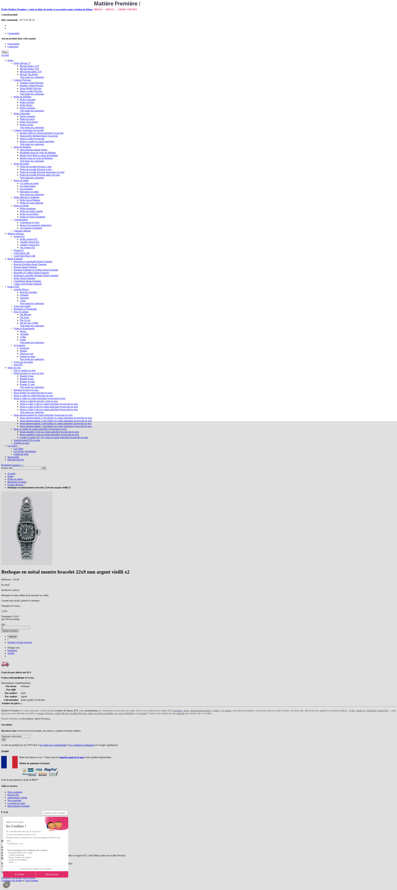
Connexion (12, 46)
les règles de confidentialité (53, 745)
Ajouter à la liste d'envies (19, 642)
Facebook (12, 650)
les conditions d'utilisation (81, 745)
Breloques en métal (16, 482)
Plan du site (13, 795)
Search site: (6, 468)
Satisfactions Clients (17, 797)
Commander (13, 33)
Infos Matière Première (18, 806)
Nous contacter (14, 792)
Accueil (5, 55)
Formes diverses (15, 484)
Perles (10, 476)
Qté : (3, 624)
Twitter (10, 653)
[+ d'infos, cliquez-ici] (39, 777)
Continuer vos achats (11, 877)
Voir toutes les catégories (32, 77)
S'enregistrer (13, 44)
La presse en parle (16, 803)
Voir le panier (29, 877)
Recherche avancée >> (12, 465)
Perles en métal (14, 479)
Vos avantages (14, 800)
